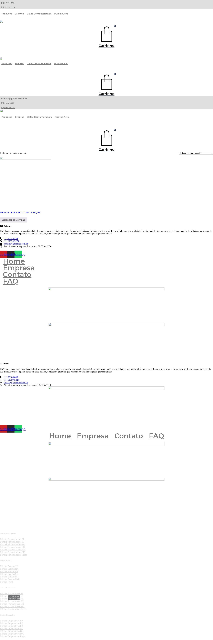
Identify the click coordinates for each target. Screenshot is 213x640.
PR (22, 598)
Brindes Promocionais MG (12, 606)
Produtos (6, 13)
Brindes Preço (6, 582)
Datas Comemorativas (39, 13)
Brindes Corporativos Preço (12, 636)
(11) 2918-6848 (7, 3)
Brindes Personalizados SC (12, 547)
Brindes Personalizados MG (13, 552)
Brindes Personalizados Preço (13, 555)
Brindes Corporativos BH (11, 631)
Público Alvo (61, 13)
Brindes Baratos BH (9, 576)
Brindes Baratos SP (9, 566)
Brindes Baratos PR (9, 571)
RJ (21, 596)
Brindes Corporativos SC (11, 628)
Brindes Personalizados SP (12, 539)
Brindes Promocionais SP (11, 593)
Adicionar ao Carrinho (13, 220)
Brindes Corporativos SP (11, 620)
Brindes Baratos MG (9, 579)
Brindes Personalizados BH (12, 549)
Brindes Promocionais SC (12, 601)
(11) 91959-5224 (8, 7)
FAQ (10, 281)
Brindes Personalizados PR (12, 544)
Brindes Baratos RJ (9, 569)
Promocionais (14, 596)
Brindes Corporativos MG (12, 633)
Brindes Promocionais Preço (13, 609)
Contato (17, 274)
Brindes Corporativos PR (11, 626)
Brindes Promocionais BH (12, 604)
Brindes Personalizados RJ (12, 542)
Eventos (19, 13)
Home (14, 261)
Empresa (19, 267)
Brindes (4, 596)
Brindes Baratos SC (9, 574)
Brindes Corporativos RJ (11, 623)
